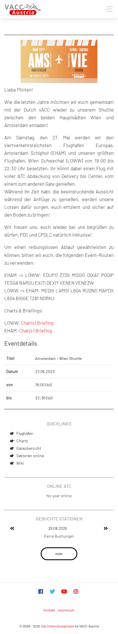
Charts (22, 440)
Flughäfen (24, 433)
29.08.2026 (57, 528)
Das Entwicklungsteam (57, 626)
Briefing (45, 323)
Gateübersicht (28, 448)
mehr (59, 554)
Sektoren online (30, 455)
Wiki (20, 463)
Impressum (66, 610)
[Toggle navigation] (108, 9)
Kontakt (49, 610)
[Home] (23, 9)
